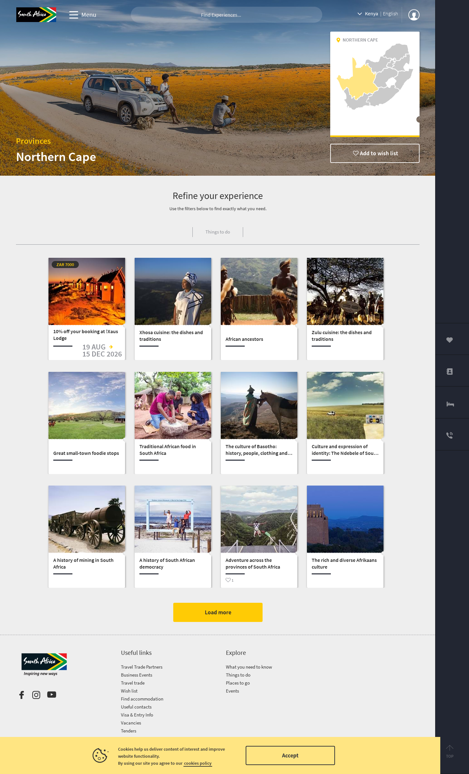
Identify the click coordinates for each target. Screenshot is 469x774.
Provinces (33, 140)
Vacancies (131, 723)
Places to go (238, 683)
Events (232, 691)
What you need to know (249, 667)
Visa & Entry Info (137, 715)
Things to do (238, 675)
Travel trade (133, 683)
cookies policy (198, 763)
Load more (218, 612)
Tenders (128, 731)
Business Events (136, 675)
